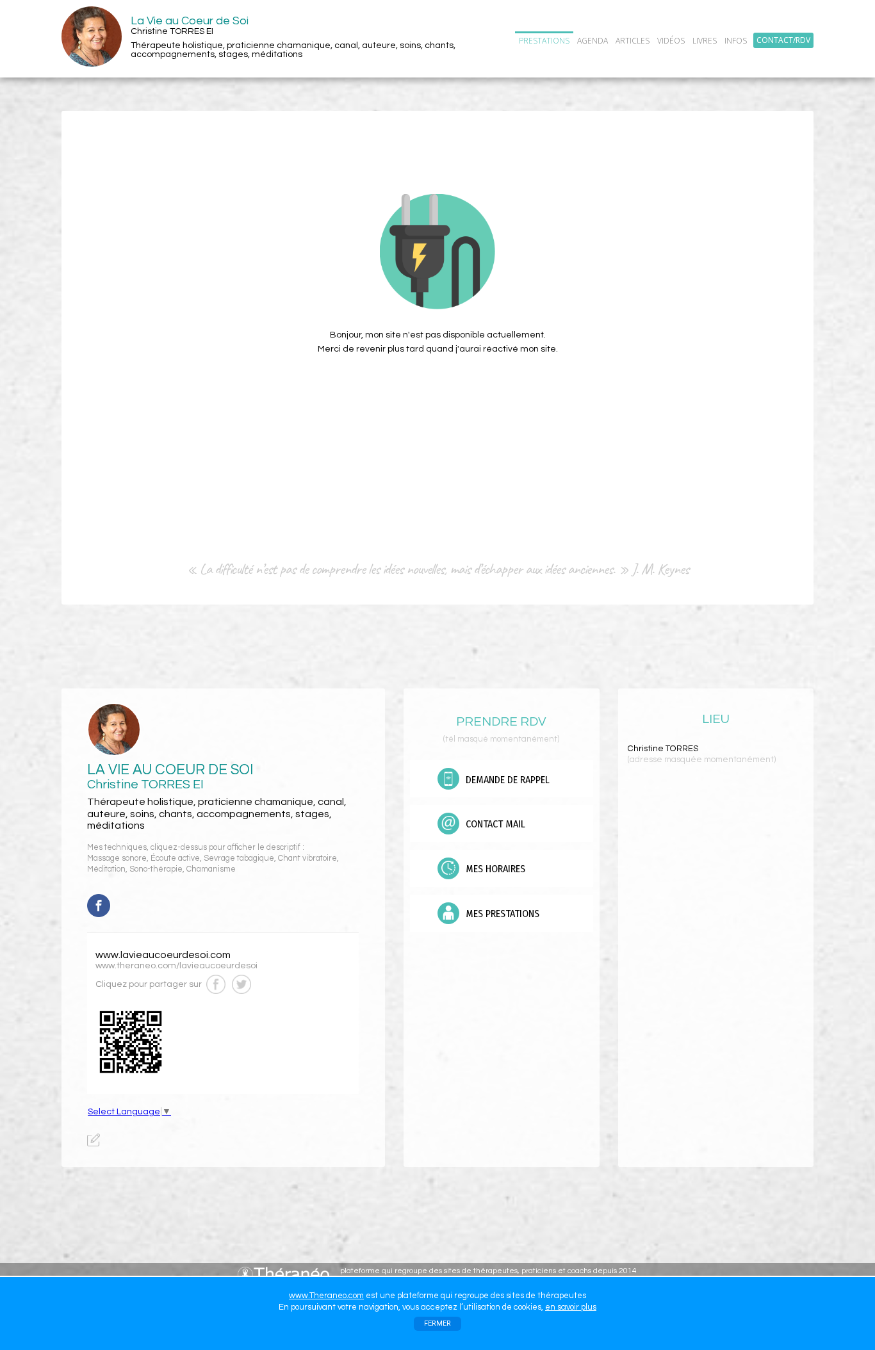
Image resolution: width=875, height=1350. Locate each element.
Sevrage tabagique (239, 858)
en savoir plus (570, 1307)
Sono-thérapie (156, 869)
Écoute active (175, 858)
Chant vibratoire (307, 858)
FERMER (437, 1323)
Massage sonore (117, 858)
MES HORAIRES (494, 869)
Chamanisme (211, 869)
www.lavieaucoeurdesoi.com (163, 955)
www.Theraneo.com (326, 1295)
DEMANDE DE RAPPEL (506, 780)
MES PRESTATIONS (501, 913)
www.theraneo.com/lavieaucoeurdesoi (176, 965)
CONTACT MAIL (494, 824)
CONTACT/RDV (783, 40)
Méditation (106, 869)
